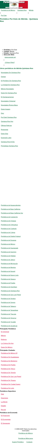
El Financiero (5, 415)
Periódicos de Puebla (8, 283)
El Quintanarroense (7, 97)
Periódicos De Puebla (8, 365)
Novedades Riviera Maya (9, 105)
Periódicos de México (8, 10)
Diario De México (6, 347)
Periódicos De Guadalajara (10, 357)
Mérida (31, 10)
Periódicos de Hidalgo (8, 256)
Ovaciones (4, 398)
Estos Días (4, 133)
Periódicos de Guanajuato (9, 248)
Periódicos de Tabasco (8, 306)
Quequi (3, 76)
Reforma (4, 339)
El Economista (6, 419)
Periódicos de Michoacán (9, 263)
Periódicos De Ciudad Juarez (10, 384)
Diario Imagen (5, 109)
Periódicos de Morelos (8, 267)
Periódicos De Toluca (8, 369)
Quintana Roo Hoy (7, 121)
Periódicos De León (7, 388)
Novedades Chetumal (8, 101)
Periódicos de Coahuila (8, 228)
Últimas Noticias (6, 125)
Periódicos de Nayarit (8, 271)
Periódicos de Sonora (8, 302)
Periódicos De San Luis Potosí (11, 376)
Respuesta (4, 129)
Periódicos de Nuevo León (10, 275)
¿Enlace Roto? (10, 62)
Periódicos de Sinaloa (8, 298)
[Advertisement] (20, 36)
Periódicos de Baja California (10, 209)
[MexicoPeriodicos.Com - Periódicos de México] (20, 1)
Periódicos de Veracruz (8, 318)
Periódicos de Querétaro (9, 287)
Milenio (3, 335)
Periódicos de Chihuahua (9, 225)
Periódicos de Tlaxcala (8, 314)
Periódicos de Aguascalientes (11, 205)
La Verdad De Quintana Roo (10, 85)
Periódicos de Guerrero (8, 252)
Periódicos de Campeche (9, 217)
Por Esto (4, 15)
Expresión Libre (6, 138)
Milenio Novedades (7, 89)
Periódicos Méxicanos (25, 438)
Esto (2, 394)
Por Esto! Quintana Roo (9, 117)
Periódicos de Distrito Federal (11, 236)
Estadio (3, 406)
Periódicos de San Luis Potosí (11, 295)
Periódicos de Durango (8, 240)
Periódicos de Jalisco (8, 260)
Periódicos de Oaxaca (8, 279)
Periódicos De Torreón (8, 372)
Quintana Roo (22, 10)
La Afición (4, 402)
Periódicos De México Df (9, 353)
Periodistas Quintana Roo (9, 146)
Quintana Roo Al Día (8, 142)
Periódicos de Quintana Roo (10, 291)
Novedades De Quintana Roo (10, 72)
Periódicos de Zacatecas (9, 326)
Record (3, 409)
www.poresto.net (10, 57)
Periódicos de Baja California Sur (12, 213)
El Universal (5, 332)
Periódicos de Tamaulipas (9, 310)
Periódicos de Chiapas (8, 221)
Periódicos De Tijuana (8, 380)
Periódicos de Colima (8, 232)
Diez (2, 113)
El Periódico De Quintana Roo (11, 81)
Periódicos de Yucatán (8, 322)
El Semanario (5, 423)
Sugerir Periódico (18, 442)
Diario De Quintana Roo (9, 93)
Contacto (29, 442)
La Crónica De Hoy (7, 343)
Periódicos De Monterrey (9, 361)
